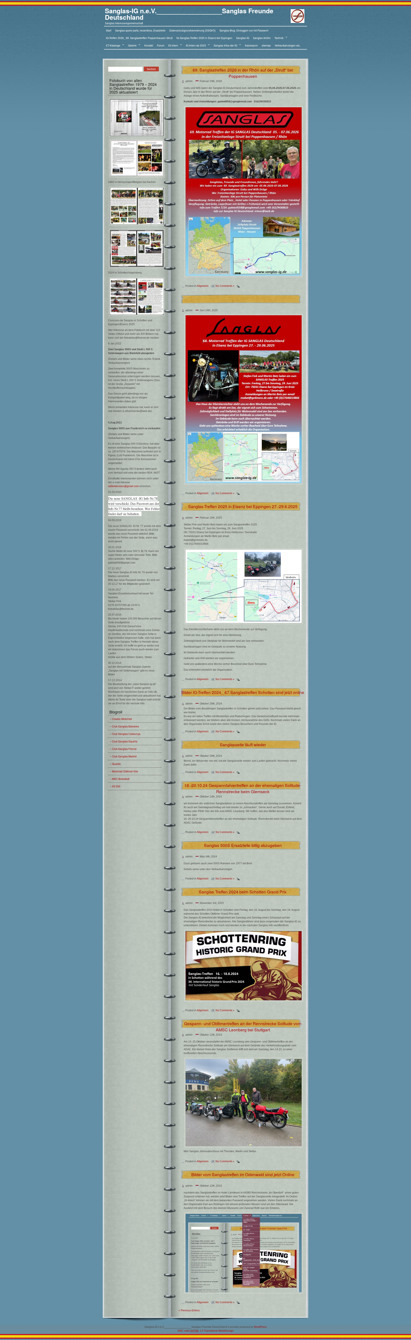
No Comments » (225, 285)
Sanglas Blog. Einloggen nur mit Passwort (243, 30)
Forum (160, 45)
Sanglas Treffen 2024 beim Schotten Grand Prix (243, 891)
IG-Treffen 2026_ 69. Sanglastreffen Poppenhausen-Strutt (139, 38)
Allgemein (202, 285)
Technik (278, 38)
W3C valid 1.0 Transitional (198, 1330)
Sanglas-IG (242, 38)
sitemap (266, 45)
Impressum (251, 45)
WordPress (260, 1326)
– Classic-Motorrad (121, 719)
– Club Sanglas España (123, 741)
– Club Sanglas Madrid (123, 756)
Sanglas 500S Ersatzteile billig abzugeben (243, 845)
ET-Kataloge (112, 45)
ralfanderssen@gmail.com (123, 486)
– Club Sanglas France (123, 749)
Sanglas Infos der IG (224, 45)
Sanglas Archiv (262, 38)
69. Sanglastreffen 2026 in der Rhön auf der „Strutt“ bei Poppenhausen (243, 73)
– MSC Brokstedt (119, 779)
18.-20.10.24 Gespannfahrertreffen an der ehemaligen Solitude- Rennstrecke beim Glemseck (242, 788)
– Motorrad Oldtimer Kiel (124, 771)
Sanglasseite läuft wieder (243, 744)
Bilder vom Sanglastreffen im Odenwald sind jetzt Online (242, 1174)
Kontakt (148, 45)
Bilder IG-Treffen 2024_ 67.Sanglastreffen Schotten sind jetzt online (242, 692)
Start (108, 30)
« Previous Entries (189, 1310)
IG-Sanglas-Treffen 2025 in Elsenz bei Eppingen (204, 38)
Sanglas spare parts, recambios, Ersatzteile (140, 30)
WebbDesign (226, 1330)
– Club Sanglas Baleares (124, 726)
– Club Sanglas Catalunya (125, 734)
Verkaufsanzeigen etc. (287, 45)
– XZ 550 (115, 786)
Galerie (131, 45)
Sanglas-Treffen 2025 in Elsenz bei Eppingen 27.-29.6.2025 (243, 506)
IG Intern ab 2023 (195, 45)
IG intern (172, 45)
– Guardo (115, 764)
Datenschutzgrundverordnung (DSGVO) (192, 30)
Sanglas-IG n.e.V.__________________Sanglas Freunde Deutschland (189, 14)
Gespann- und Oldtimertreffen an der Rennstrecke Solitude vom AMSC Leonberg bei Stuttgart (242, 1026)
